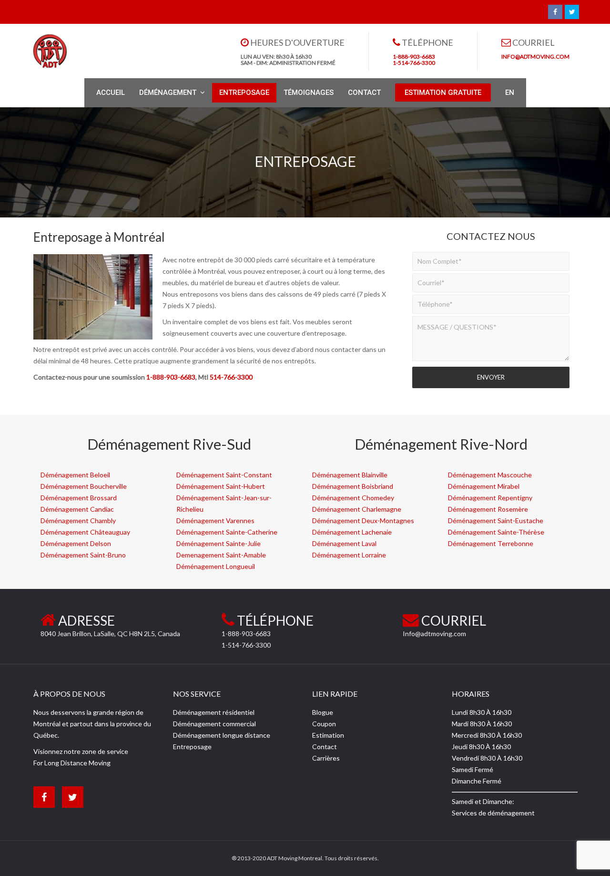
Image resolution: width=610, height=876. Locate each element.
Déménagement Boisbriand (352, 486)
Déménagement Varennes (215, 520)
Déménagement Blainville (349, 475)
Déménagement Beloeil (75, 475)
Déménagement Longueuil (215, 566)
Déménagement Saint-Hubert (220, 486)
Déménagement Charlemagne (356, 509)
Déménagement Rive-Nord (441, 444)
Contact (324, 746)
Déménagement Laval (344, 543)
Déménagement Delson (76, 543)
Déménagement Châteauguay (85, 532)
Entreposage (192, 746)
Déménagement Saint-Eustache (495, 520)
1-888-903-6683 (170, 377)
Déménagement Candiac (77, 509)
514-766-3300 (231, 377)
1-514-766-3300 (246, 645)
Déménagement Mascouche (490, 475)
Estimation (328, 735)
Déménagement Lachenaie (352, 532)
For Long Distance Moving (72, 763)
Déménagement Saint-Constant (224, 475)
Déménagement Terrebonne (490, 543)
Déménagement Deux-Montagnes (363, 520)
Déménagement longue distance (221, 735)
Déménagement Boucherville (84, 486)
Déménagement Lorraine (349, 555)
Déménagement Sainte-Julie (218, 543)
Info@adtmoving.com (434, 633)
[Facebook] (555, 12)
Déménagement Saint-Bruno (83, 555)
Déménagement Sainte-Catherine (226, 532)
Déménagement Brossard (79, 498)
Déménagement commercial (214, 724)
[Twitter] (572, 12)
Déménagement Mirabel (483, 486)
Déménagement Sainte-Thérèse (496, 532)
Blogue (322, 712)
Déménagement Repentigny (490, 498)
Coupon (324, 724)
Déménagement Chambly (78, 520)
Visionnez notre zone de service (80, 751)
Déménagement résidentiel (213, 712)
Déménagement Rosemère (488, 509)
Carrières (326, 758)
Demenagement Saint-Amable (221, 555)
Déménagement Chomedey (353, 498)
